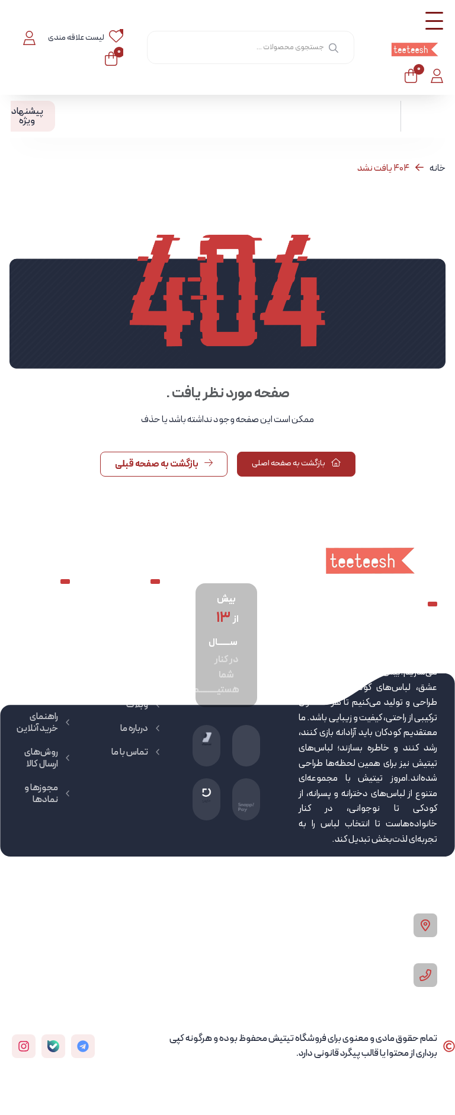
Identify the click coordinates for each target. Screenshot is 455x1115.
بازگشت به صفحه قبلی (157, 464)
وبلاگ (137, 705)
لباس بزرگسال (134, 651)
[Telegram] (83, 1046)
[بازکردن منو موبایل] (434, 21)
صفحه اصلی (125, 622)
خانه (438, 168)
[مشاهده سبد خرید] (411, 76)
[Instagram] (24, 1046)
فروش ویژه (38, 693)
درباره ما (134, 728)
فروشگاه (132, 681)
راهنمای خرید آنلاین (37, 723)
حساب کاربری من (41, 628)
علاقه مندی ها (37, 663)
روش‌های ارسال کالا (41, 758)
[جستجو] (333, 47)
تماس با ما (129, 752)
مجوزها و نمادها (41, 794)
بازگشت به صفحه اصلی (289, 463)
